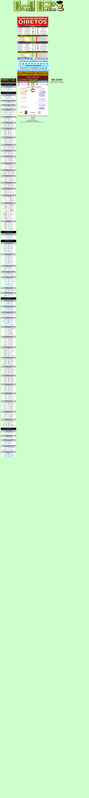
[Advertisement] (6, 6)
